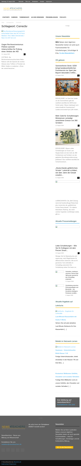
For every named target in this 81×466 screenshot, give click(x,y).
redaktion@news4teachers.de (11, 444)
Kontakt (42, 1)
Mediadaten (35, 1)
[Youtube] (78, 1)
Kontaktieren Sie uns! (66, 404)
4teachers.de (17, 462)
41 (78, 75)
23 (78, 177)
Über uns (27, 1)
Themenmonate (24, 17)
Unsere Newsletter (62, 36)
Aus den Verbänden (37, 17)
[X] (74, 1)
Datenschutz (5, 464)
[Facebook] (64, 1)
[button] (77, 17)
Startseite (21, 1)
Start (2, 22)
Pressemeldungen (52, 17)
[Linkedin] (71, 1)
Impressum (49, 1)
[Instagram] (67, 1)
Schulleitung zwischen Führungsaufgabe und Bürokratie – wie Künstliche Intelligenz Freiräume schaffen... (71, 289)
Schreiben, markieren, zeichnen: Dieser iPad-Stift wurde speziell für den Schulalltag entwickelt (72, 275)
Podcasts (63, 17)
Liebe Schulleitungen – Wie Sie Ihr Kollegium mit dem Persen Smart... (66, 248)
